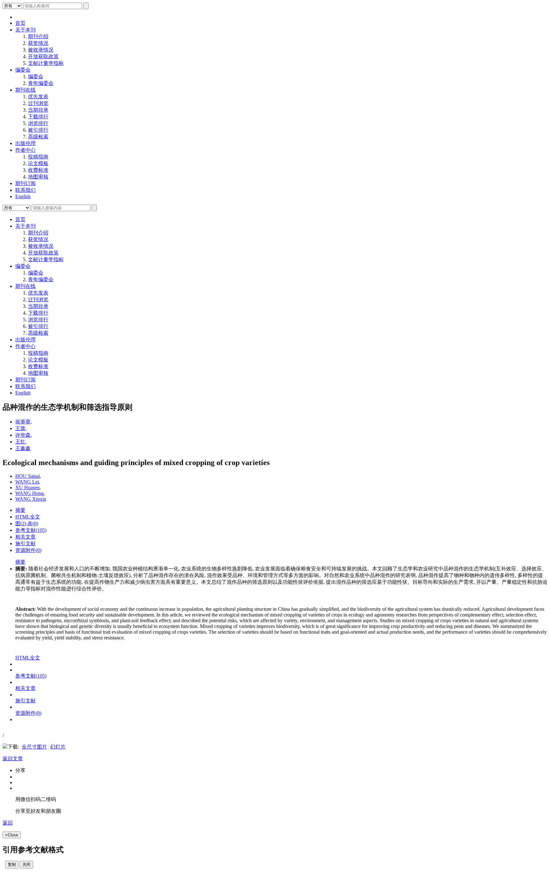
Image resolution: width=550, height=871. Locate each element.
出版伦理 (25, 143)
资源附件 (28, 550)
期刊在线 (25, 90)
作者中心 (25, 150)
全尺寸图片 (34, 746)
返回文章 (13, 758)
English (23, 196)
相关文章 (25, 537)
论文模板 (38, 163)
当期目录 (38, 110)
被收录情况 (40, 49)
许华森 (23, 435)
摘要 (20, 510)
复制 (12, 864)
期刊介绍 (38, 36)
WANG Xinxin (30, 499)
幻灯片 (58, 746)
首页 (20, 23)
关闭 (26, 864)
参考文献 (30, 530)
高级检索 (38, 136)
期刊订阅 (25, 183)
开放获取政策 (43, 56)
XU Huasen (27, 487)
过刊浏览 (38, 103)
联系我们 (25, 190)
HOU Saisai (27, 476)
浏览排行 (38, 123)
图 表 (26, 523)
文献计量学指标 (46, 63)
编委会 (23, 70)
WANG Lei (27, 481)
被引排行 (38, 130)
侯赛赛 (23, 421)
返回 (8, 823)
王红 (20, 441)
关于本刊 (25, 29)
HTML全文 (27, 516)
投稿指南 (38, 156)
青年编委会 (40, 83)
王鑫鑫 (23, 448)
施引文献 (25, 543)
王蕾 (20, 428)
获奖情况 (38, 43)
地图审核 (38, 176)
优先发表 (38, 96)
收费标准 (38, 170)
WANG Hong (29, 493)
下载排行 (38, 116)
